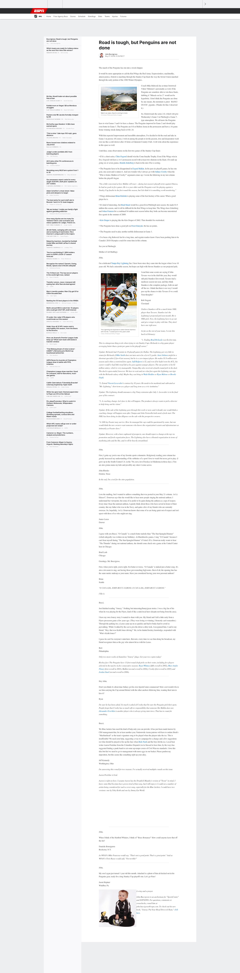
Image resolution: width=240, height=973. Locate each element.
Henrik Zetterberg (127, 162)
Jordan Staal (104, 672)
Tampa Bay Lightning (120, 263)
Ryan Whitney (144, 665)
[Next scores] (205, 4)
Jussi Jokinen (162, 355)
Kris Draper (105, 220)
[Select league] (40, 4)
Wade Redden (148, 374)
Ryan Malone (162, 374)
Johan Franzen (108, 211)
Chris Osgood (121, 156)
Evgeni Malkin (138, 168)
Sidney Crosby (161, 171)
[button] (199, 11)
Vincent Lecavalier (115, 383)
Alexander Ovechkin (107, 711)
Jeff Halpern (137, 361)
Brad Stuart (125, 204)
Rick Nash (143, 741)
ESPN (39, 11)
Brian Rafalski (121, 196)
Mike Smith (120, 355)
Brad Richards (156, 339)
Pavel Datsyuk (137, 225)
